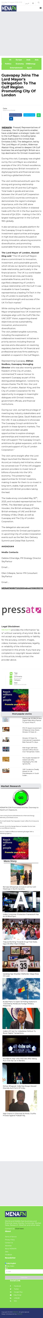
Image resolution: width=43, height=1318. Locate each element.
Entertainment (13, 68)
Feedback (8, 1255)
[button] (33, 3)
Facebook (17, 1286)
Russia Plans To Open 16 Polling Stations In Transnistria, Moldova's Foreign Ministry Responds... (20, 1004)
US (7, 60)
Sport (28, 68)
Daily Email (17, 1295)
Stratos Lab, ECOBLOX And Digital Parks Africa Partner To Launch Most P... (32, 720)
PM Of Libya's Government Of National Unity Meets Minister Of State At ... (32, 730)
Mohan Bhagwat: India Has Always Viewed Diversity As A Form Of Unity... (19, 1087)
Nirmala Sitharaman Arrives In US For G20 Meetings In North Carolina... (19, 888)
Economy (19, 64)
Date (5, 108)
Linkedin (17, 1298)
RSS (15, 1301)
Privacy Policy (10, 1240)
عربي (27, 3)
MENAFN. (15, 1312)
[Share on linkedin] (11, 118)
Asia (36, 60)
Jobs (6, 1252)
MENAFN (7, 127)
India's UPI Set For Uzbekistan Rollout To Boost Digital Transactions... (19, 1032)
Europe (18, 60)
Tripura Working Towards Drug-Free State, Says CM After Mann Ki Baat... (20, 943)
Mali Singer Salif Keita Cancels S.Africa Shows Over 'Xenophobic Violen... (31, 750)
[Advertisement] (21, 33)
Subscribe (24, 1277)
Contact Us (9, 1243)
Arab (28, 60)
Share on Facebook (15, 115)
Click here (19, 1229)
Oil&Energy (33, 64)
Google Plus (18, 1292)
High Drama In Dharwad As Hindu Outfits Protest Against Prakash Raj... (19, 1115)
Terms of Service (11, 1237)
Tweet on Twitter (29, 115)
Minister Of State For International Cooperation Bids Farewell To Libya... (31, 740)
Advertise (8, 1246)
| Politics (7, 64)
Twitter (16, 1289)
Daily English (11, 1263)
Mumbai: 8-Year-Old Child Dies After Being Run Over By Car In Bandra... (20, 1060)
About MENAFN (10, 1249)
